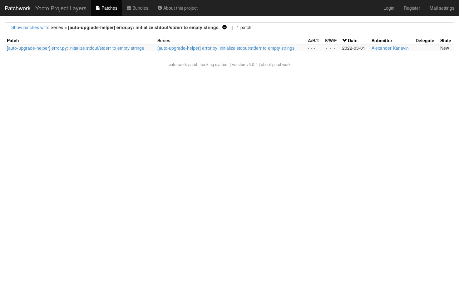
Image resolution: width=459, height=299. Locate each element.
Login (388, 8)
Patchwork (18, 8)
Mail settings (442, 8)
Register (412, 8)
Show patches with (29, 27)
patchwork (178, 64)
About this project (180, 8)
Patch (13, 40)
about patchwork (276, 64)
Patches (108, 8)
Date (353, 40)
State (445, 40)
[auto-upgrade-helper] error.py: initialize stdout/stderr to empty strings (75, 48)
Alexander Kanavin (390, 48)
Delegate (425, 40)
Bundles (139, 8)
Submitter (382, 40)
